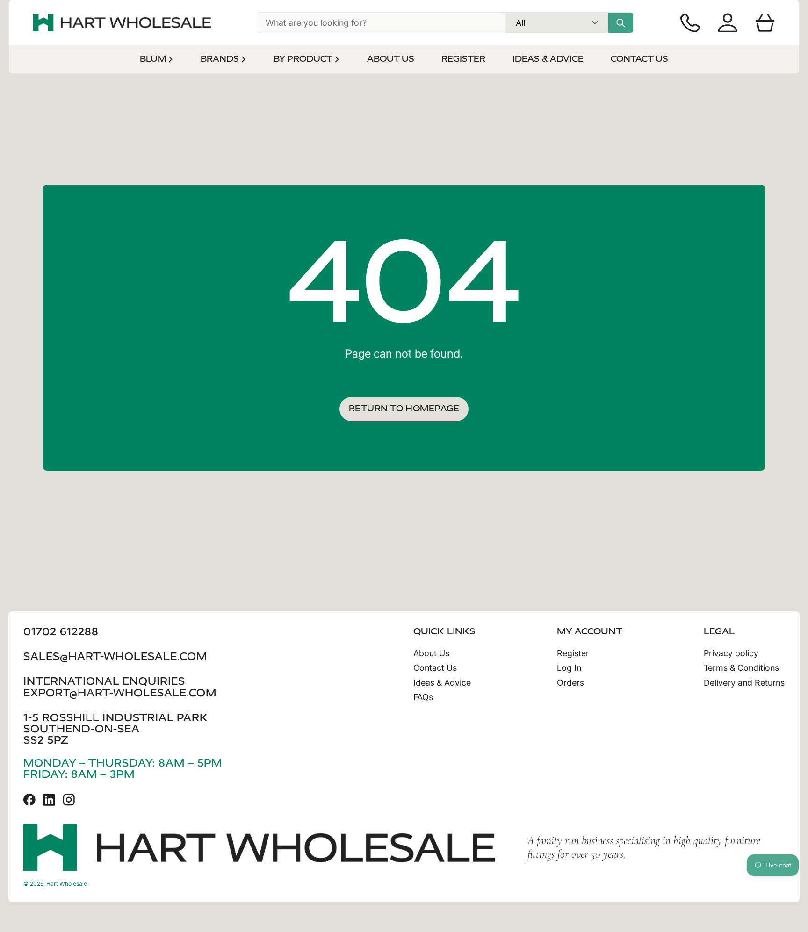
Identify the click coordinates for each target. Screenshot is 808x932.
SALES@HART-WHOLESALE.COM (115, 656)
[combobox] (381, 23)
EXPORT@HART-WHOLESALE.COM (119, 693)
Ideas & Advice (442, 683)
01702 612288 (61, 631)
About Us (431, 653)
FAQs (423, 697)
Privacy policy (731, 653)
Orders (570, 683)
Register (573, 653)
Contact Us (435, 668)
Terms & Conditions (741, 668)
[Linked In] (49, 800)
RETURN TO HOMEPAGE (404, 408)
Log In (569, 668)
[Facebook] (29, 800)
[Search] (620, 23)
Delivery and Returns (744, 683)
